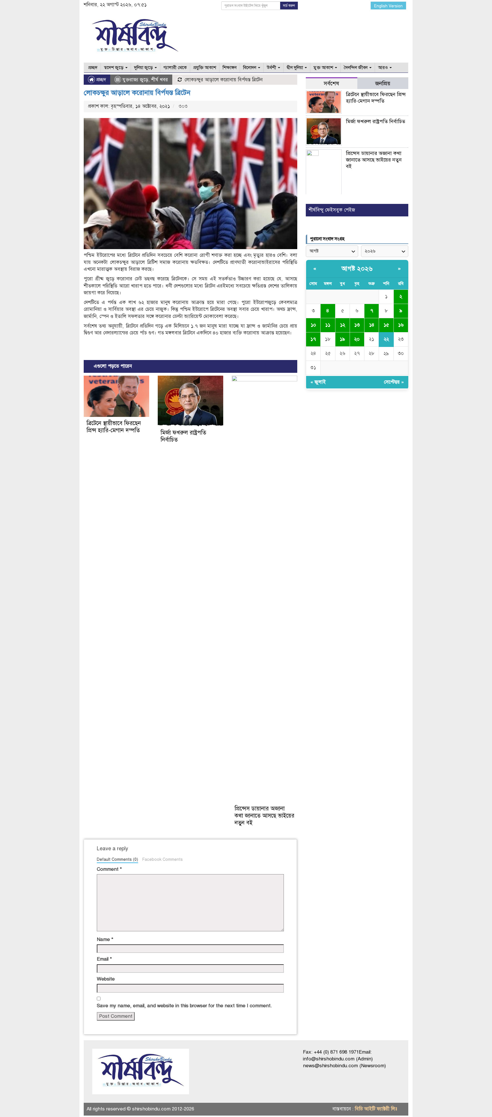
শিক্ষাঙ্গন (230, 68)
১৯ (342, 339)
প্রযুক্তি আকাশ (204, 68)
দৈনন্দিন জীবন (356, 68)
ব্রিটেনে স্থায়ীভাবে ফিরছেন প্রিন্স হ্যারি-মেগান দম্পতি (114, 427)
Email (104, 959)
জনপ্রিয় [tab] (382, 83)
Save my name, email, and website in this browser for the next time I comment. (184, 1006)
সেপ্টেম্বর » (394, 382)
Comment (109, 869)
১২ (342, 325)
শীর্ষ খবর (159, 80)
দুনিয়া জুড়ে (144, 68)
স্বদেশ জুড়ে (114, 68)
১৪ (371, 325)
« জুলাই (318, 382)
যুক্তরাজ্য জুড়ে (135, 80)
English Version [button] (388, 6)
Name (105, 939)
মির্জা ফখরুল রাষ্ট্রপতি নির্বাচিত (375, 121)
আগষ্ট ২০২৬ (357, 268)
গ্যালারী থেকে (175, 68)
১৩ (357, 325)
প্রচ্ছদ (92, 68)
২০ (357, 339)
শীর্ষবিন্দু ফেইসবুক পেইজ (332, 210)
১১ (327, 325)
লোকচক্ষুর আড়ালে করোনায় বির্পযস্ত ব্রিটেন (137, 92)
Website (106, 979)
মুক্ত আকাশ (323, 68)
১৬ (401, 325)
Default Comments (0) (117, 859)
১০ (313, 325)
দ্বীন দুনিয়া (295, 68)
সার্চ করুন (289, 6)
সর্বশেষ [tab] (331, 83)
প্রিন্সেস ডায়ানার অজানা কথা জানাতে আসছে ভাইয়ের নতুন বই (264, 815)
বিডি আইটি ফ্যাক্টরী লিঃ (376, 1109)
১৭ (313, 339)
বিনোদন (250, 68)
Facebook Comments (162, 859)
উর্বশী (272, 68)
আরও (383, 68)
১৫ (386, 325)
